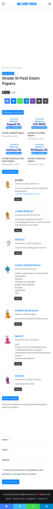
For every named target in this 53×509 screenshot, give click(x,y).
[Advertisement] (26, 36)
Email (5, 450)
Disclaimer (31, 498)
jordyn (19, 180)
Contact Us (42, 498)
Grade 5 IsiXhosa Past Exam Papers (13, 159)
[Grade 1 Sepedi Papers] (13, 123)
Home (7, 68)
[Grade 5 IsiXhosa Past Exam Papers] (13, 149)
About (8, 498)
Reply (18, 199)
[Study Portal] (26, 4)
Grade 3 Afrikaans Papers (37, 159)
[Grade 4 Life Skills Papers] (39, 123)
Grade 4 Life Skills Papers (36, 134)
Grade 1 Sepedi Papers (13, 133)
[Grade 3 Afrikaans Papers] (39, 149)
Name (5, 439)
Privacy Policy (19, 498)
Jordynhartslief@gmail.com (27, 194)
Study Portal (45, 494)
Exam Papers (17, 68)
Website (6, 460)
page (14, 92)
